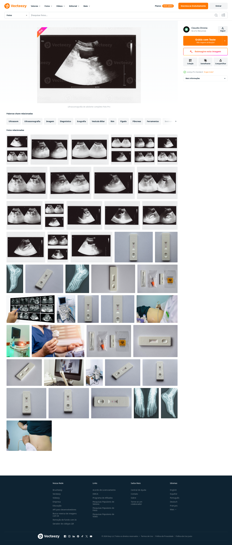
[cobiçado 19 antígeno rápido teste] (113, 279)
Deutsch (173, 501)
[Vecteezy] (15, 6)
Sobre (133, 498)
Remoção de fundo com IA (65, 519)
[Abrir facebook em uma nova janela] (65, 536)
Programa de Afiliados (103, 498)
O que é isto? (208, 72)
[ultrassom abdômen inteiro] (31, 309)
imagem (50, 121)
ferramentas (153, 121)
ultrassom (13, 121)
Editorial (73, 6)
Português (174, 498)
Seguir (222, 31)
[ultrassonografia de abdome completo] (17, 150)
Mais (85, 6)
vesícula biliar (98, 121)
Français (174, 505)
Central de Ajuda (138, 490)
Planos (158, 6)
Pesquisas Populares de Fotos (103, 509)
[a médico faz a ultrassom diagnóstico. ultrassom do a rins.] (157, 309)
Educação (57, 505)
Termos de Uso (147, 536)
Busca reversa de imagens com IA (65, 514)
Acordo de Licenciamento (104, 490)
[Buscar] (216, 15)
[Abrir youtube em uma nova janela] (91, 536)
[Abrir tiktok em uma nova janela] (82, 536)
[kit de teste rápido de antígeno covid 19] (157, 279)
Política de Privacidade (164, 536)
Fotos (47, 6)
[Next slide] (173, 121)
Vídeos (59, 6)
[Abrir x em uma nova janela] (87, 536)
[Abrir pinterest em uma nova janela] (78, 536)
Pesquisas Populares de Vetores (103, 502)
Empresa (57, 501)
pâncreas (137, 121)
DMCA (95, 494)
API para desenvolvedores (64, 509)
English (173, 490)
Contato (134, 494)
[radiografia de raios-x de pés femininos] (15, 279)
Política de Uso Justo (184, 536)
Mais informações (193, 78)
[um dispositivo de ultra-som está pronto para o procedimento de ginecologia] (64, 372)
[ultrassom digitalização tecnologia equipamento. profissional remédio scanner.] (94, 372)
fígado (123, 121)
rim (112, 121)
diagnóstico (65, 121)
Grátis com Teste (205, 41)
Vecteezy (57, 494)
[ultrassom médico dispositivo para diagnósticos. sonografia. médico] (18, 341)
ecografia (81, 121)
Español (173, 494)
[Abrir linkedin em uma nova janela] (74, 536)
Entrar (218, 6)
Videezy (56, 498)
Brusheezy (57, 490)
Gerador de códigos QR (63, 523)
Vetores (34, 6)
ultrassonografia (32, 121)
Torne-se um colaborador (136, 502)
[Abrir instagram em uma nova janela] (69, 536)
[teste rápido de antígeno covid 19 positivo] (134, 247)
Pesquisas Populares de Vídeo (103, 515)
